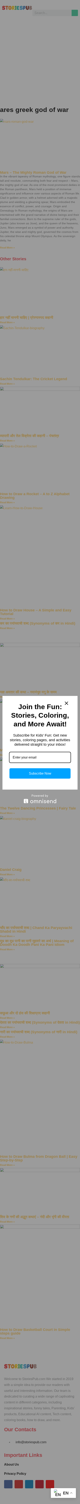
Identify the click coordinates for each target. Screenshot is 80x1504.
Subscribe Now (40, 773)
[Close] (66, 703)
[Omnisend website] (40, 799)
